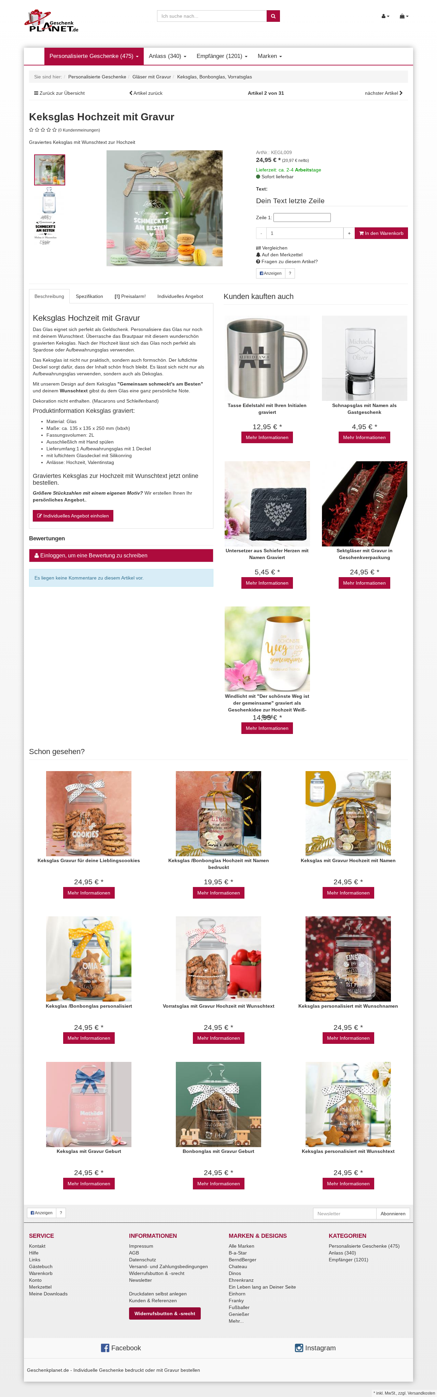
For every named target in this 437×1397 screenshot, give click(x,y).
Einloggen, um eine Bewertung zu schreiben (93, 555)
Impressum (141, 1246)
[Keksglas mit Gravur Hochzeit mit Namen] (348, 813)
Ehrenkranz (241, 1280)
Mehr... (236, 1321)
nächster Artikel (382, 93)
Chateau (238, 1266)
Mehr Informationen (267, 437)
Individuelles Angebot (180, 296)
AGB (134, 1253)
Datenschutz (142, 1259)
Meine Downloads (48, 1293)
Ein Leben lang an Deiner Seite (262, 1287)
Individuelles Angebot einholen (75, 516)
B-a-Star (238, 1253)
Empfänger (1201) (220, 56)
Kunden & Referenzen (153, 1300)
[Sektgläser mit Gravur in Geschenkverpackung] (364, 503)
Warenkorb (41, 1273)
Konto (35, 1280)
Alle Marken (241, 1246)
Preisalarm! (130, 296)
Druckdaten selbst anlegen (158, 1293)
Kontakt (37, 1246)
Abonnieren (393, 1213)
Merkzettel (40, 1287)
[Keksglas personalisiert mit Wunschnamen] (348, 959)
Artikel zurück (148, 93)
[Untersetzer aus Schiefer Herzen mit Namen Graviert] (267, 503)
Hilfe (34, 1253)
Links (34, 1259)
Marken (268, 56)
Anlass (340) (166, 56)
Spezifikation (89, 296)
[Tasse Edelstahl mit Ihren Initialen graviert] (267, 358)
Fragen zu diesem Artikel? (289, 261)
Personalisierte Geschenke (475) (92, 56)
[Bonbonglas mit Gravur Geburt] (218, 1104)
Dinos (235, 1273)
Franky (236, 1300)
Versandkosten (421, 1393)
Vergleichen (274, 248)
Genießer (239, 1314)
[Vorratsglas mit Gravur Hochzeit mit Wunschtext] (218, 959)
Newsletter (140, 1280)
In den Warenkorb (384, 233)
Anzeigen (272, 273)
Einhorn (237, 1293)
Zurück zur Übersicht (62, 93)
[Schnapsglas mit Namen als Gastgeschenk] (364, 358)
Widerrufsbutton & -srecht (156, 1273)
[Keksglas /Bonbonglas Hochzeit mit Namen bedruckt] (218, 813)
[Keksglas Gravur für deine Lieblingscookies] (89, 813)
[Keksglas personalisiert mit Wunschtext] (348, 1104)
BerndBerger (242, 1259)
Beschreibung (49, 296)
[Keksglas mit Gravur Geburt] (89, 1104)
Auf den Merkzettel (281, 254)
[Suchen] (273, 16)
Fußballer (239, 1307)
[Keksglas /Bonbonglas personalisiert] (89, 959)
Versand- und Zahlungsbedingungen (168, 1266)
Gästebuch (41, 1266)
